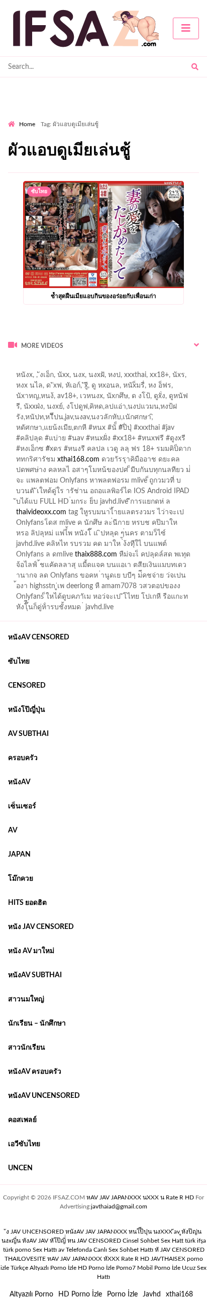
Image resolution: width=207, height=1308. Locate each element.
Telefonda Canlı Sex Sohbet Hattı (109, 1250)
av (13, 830)
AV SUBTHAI (28, 733)
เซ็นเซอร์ (22, 806)
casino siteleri (101, 493)
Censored (27, 685)
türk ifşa (195, 1241)
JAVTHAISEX (168, 1259)
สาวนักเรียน (26, 1047)
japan (19, 854)
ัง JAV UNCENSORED (35, 1232)
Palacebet (130, 409)
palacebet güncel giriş (147, 377)
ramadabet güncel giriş (119, 388)
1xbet (171, 535)
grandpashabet (73, 398)
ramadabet (136, 472)
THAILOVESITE (25, 1259)
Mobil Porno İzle (158, 1268)
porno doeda (80, 366)
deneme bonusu (130, 504)
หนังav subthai (35, 975)
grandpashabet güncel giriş (145, 398)
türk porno (17, 1250)
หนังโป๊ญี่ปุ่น (26, 709)
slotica (165, 451)
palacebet (65, 430)
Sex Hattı (45, 1250)
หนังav (19, 782)
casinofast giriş (122, 556)
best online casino (160, 525)
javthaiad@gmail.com (119, 1206)
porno (17, 366)
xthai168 (179, 1294)
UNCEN (20, 1168)
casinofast (168, 409)
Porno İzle (122, 1294)
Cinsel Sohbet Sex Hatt (153, 1241)
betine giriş (60, 419)
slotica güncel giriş (78, 377)
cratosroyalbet (30, 556)
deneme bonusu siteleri (165, 493)
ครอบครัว (23, 758)
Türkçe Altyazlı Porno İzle (43, 1268)
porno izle (44, 366)
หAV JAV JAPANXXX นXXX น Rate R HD (140, 1197)
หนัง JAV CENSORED (41, 926)
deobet (136, 451)
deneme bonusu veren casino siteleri (134, 483)
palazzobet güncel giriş (42, 388)
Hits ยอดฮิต (27, 902)
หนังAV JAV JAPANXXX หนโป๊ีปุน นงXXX (118, 1232)
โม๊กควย (20, 878)
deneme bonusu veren (126, 440)
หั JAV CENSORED (179, 1250)
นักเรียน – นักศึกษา (37, 1023)
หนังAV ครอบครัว (34, 1071)
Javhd (152, 1294)
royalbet (181, 440)
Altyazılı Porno (31, 1294)
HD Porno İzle (80, 1294)
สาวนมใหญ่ (26, 999)
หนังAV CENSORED (38, 637)
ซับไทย (39, 191)
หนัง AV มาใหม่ (31, 951)
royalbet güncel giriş (133, 366)
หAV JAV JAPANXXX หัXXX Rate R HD (98, 1259)
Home (27, 124)
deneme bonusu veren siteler (52, 504)
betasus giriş (27, 546)
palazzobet (24, 451)
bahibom (21, 419)
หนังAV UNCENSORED (44, 1095)
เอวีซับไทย (24, 1144)
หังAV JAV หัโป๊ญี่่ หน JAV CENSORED (71, 1241)
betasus (65, 546)
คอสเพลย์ (22, 1120)
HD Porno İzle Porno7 (107, 1268)
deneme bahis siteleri (40, 493)
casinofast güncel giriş (121, 430)
